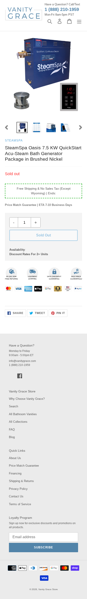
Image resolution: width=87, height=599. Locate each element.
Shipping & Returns (21, 481)
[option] (22, 127)
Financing (15, 473)
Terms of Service (20, 504)
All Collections (18, 421)
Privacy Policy (18, 488)
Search (13, 406)
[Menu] (79, 21)
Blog (12, 437)
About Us (15, 458)
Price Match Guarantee (24, 465)
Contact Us (16, 496)
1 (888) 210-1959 (62, 9)
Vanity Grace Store (48, 589)
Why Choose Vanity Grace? (27, 398)
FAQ (12, 429)
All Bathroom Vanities (23, 414)
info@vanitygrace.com (22, 361)
